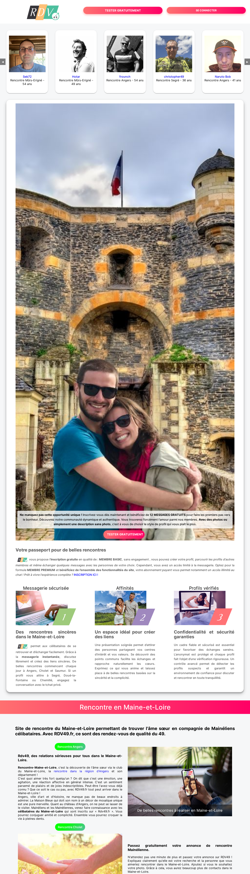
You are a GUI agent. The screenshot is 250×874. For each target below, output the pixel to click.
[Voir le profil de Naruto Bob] (223, 51)
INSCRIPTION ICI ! (86, 575)
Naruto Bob (223, 76)
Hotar (76, 76)
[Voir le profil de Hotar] (76, 51)
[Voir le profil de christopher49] (174, 51)
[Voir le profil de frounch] (125, 51)
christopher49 (174, 76)
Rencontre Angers (70, 746)
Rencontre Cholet (70, 827)
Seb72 (27, 76)
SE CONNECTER (206, 10)
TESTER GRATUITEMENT (123, 10)
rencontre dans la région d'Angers (81, 771)
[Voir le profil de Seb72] (27, 51)
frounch (124, 76)
